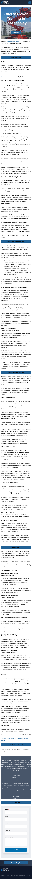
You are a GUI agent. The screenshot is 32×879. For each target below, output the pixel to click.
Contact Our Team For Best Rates (16, 241)
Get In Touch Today (16, 57)
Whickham (13, 738)
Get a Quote (16, 32)
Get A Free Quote (16, 802)
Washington (20, 738)
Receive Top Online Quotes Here (16, 372)
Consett (26, 738)
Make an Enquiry (16, 863)
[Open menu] (29, 2)
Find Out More (16, 547)
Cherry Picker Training (13, 41)
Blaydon (3, 740)
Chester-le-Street (5, 738)
